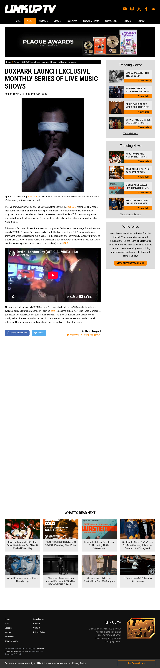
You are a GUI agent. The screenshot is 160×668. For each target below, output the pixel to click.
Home (18, 20)
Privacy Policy (39, 632)
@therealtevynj (92, 335)
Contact (141, 20)
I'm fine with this (136, 663)
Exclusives (72, 20)
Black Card (71, 207)
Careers (127, 20)
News (29, 20)
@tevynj (74, 335)
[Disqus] (53, 381)
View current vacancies (130, 262)
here (53, 311)
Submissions (111, 20)
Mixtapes (43, 20)
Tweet (41, 333)
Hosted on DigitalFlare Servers (16, 651)
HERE (65, 243)
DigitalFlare (40, 648)
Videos (57, 20)
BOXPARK (33, 196)
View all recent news (130, 214)
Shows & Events (91, 20)
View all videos (130, 133)
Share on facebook (18, 333)
